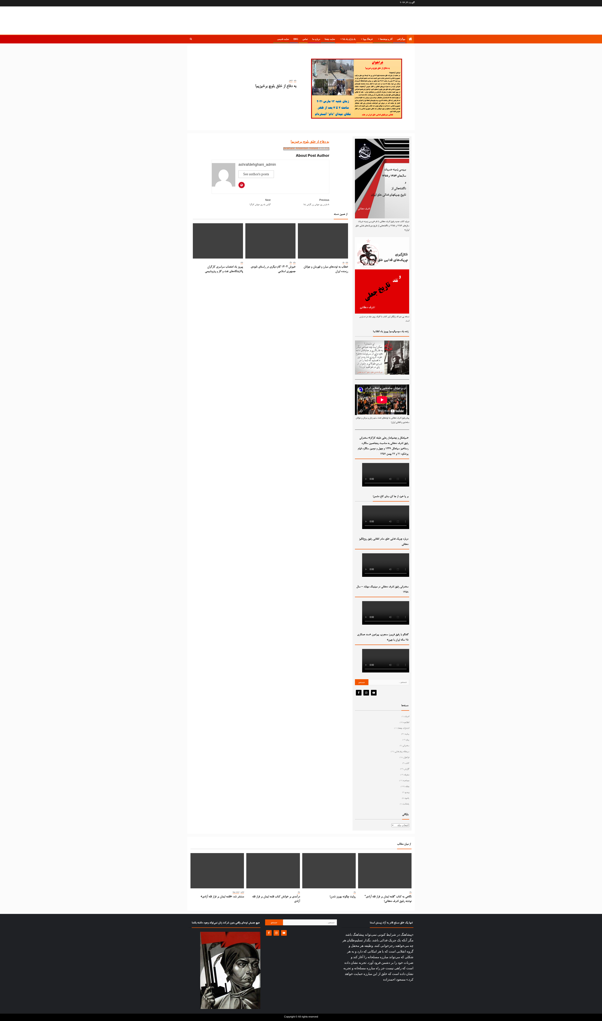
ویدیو (407, 792)
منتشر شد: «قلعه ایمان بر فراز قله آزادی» (222, 897)
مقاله (291, 262)
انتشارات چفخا (403, 728)
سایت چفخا (330, 39)
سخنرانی (405, 746)
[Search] (191, 39)
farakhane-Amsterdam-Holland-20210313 (306, 149)
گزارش (406, 769)
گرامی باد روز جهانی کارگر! (259, 202)
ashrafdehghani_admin (257, 165)
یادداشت (406, 804)
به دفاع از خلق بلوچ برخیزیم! (310, 141)
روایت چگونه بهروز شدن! (343, 897)
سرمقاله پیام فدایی (402, 752)
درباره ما (316, 39)
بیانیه (295, 80)
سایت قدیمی (283, 39)
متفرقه (406, 775)
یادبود (407, 798)
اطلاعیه (406, 722)
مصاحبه (406, 781)
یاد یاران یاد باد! (349, 39)
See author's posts (256, 174)
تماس (305, 39)
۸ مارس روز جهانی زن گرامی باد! (316, 202)
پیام (343, 262)
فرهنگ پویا (368, 39)
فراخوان (291, 80)
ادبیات (406, 716)
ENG (295, 39)
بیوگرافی (401, 39)
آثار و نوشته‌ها (386, 39)
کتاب (407, 763)
